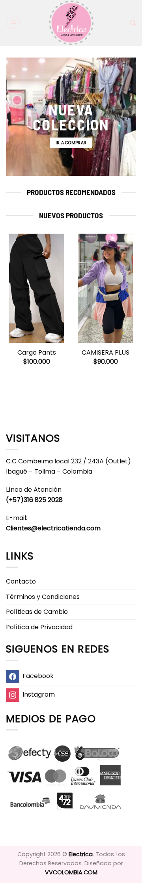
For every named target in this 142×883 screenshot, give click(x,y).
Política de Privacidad (39, 627)
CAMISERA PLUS (105, 353)
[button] (13, 23)
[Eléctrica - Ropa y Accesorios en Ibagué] (71, 23)
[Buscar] (133, 22)
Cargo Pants (36, 353)
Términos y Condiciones (43, 596)
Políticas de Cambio (37, 611)
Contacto (21, 581)
